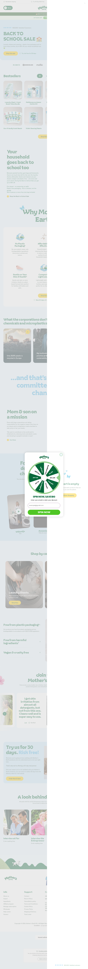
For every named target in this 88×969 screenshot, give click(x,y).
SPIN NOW (44, 512)
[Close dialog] (61, 454)
